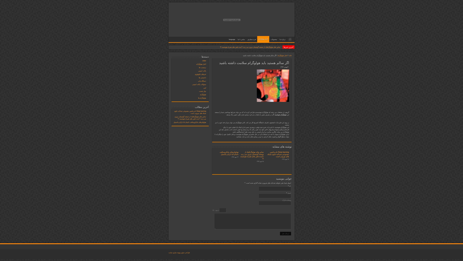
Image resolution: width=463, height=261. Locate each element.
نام (290, 186)
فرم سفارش (252, 39)
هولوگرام (203, 94)
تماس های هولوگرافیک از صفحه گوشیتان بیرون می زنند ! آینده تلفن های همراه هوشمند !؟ (250, 47)
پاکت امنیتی (202, 71)
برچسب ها (202, 67)
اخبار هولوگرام (263, 39)
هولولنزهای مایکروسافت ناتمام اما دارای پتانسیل (229, 153)
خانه (290, 55)
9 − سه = (216, 210)
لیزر (205, 88)
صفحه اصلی (290, 40)
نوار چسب (202, 91)
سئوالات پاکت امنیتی (199, 84)
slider (204, 61)
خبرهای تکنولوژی (200, 74)
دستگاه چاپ (202, 81)
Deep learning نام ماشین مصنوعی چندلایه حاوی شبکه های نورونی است (278, 154)
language (232, 39)
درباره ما (282, 39)
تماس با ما (241, 39)
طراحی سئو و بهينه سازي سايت (179, 253)
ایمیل (289, 193)
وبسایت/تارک (286, 200)
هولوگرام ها (202, 98)
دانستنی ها (202, 78)
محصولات (274, 39)
